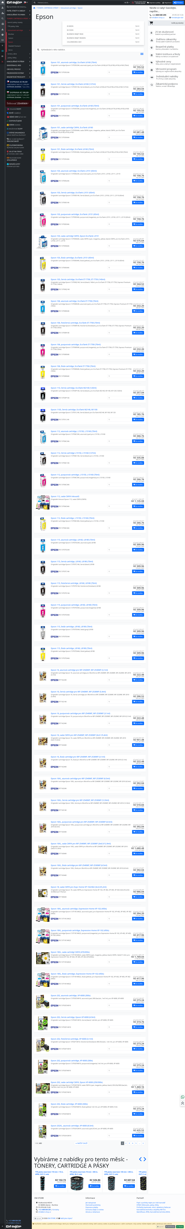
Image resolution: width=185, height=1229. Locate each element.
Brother (11, 34)
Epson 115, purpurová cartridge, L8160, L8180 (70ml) (74, 605)
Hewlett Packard (14, 46)
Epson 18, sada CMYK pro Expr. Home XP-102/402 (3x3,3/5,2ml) (78, 887)
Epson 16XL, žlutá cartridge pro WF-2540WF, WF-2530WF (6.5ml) (79, 865)
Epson (10, 42)
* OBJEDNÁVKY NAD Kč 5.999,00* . (18, 94)
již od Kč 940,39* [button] (138, 890)
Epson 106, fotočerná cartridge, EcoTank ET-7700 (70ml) (75, 322)
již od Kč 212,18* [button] (138, 673)
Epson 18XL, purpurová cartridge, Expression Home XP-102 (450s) (80, 930)
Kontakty (55, 1210)
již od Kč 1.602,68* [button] (138, 846)
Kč (126, 3)
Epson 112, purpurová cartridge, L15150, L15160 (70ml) (75, 474)
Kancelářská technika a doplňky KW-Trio (151, 1210)
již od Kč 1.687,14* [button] (138, 955)
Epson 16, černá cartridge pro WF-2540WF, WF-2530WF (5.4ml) (78, 691)
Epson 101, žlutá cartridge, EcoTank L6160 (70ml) (72, 149)
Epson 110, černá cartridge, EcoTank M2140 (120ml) (73, 388)
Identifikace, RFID (143, 1212)
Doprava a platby (92, 1207)
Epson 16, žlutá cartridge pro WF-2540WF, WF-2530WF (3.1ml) (78, 756)
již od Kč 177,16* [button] (138, 412)
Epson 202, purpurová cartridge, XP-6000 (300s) (72, 1060)
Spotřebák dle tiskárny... (18, 7)
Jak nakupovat (91, 1203)
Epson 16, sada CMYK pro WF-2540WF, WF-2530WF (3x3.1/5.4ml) (79, 735)
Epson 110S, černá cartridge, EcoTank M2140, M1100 (74, 409)
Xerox (10, 50)
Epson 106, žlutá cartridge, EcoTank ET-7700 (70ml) (73, 366)
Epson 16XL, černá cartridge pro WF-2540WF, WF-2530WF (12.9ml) (80, 800)
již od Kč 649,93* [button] (138, 130)
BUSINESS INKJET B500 (103, 34)
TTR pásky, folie (13, 26)
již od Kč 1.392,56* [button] (138, 1085)
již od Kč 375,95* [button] (138, 911)
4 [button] (132, 1143)
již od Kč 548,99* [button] (138, 239)
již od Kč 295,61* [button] (138, 542)
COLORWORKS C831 (103, 42)
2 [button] (125, 1143)
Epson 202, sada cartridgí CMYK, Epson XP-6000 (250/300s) (77, 1082)
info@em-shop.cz (14, 1223)
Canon (10, 38)
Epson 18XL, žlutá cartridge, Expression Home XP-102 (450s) (77, 973)
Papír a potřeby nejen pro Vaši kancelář (151, 1203)
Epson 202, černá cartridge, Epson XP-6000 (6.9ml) (73, 1017)
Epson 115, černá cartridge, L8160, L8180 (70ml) (72, 561)
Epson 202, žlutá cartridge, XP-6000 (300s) (69, 1104)
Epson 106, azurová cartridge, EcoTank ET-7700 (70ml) (74, 301)
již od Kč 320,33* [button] (138, 456)
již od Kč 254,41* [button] (138, 434)
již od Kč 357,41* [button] (138, 1020)
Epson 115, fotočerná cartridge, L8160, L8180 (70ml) (74, 583)
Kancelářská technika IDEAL (160, 1212)
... (139, 1143)
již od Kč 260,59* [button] (138, 998)
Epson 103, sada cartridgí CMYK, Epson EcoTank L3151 (75, 236)
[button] (142, 54)
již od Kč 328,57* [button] (138, 282)
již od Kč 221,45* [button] (138, 304)
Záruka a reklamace (93, 1212)
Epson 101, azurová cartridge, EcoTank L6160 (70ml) (74, 62)
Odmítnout (170, 1227)
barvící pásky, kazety (15, 22)
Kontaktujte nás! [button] (177, 17)
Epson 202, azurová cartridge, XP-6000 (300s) (70, 995)
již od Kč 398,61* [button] (138, 933)
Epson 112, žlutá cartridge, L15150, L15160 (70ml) (72, 518)
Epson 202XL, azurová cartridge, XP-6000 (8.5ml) (72, 1125)
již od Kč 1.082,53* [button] (138, 499)
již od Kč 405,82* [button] (138, 1128)
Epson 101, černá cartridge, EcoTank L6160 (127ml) (73, 84)
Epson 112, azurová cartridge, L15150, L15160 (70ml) (74, 431)
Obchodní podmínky (93, 1205)
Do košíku (61, 1186)
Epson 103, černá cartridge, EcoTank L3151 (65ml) (73, 192)
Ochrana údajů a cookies (95, 1210)
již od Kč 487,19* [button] (138, 803)
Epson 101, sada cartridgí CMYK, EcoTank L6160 (72, 127)
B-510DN (103, 30)
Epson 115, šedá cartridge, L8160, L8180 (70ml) (71, 626)
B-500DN (103, 26)
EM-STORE (51, 1218)
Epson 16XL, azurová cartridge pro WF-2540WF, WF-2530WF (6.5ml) (80, 778)
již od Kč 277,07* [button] (138, 694)
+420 (14, 1221)
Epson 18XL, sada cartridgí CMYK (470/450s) (70, 952)
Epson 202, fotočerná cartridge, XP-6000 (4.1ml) (72, 1039)
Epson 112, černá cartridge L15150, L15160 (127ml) (73, 453)
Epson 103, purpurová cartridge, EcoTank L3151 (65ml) (75, 214)
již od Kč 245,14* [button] (138, 391)
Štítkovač (18, 103)
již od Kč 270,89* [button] (138, 87)
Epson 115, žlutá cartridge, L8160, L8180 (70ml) (71, 648)
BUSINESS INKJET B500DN (103, 38)
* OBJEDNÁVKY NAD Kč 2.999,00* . (18, 84)
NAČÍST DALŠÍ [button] (82, 1143)
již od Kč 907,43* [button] (138, 738)
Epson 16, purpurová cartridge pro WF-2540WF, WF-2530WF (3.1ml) (80, 713)
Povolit (180, 1227)
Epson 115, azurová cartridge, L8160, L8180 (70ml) (73, 539)
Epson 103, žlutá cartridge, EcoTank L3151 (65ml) (72, 257)
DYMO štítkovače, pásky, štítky (148, 1205)
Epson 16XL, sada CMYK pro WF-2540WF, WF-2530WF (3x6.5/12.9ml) (81, 843)
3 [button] (129, 1143)
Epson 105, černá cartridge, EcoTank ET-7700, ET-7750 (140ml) (78, 279)
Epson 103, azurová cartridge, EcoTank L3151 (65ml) (74, 171)
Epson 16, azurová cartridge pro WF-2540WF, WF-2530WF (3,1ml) (79, 670)
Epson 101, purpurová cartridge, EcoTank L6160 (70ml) (75, 105)
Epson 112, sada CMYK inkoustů (65, 496)
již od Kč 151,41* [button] (138, 174)
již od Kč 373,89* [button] (138, 781)
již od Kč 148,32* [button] (138, 65)
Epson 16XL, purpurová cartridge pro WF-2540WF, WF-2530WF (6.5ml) (81, 822)
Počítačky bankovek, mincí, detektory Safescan (154, 1207)
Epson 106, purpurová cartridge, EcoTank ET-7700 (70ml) (76, 344)
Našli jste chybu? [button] (66, 1218)
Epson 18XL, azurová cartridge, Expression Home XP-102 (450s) (79, 908)
